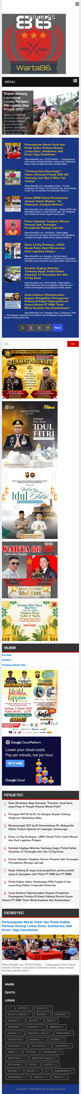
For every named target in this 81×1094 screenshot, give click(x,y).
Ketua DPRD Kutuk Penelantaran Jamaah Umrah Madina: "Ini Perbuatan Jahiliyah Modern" (46, 201)
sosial (38, 1077)
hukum (12, 1033)
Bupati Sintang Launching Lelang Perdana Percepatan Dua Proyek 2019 (16, 101)
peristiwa (14, 1058)
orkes (11, 1052)
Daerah (12, 1020)
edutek (33, 1020)
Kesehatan (14, 1039)
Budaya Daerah (17, 1014)
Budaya (41, 1008)
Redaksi (6, 660)
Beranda (7, 655)
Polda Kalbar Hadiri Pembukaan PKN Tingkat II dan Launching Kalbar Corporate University (39, 883)
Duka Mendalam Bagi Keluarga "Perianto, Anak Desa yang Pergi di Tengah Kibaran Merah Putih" (40, 805)
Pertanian (14, 1064)
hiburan (55, 1027)
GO (73, 344)
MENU (10, 82)
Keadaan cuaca (37, 1033)
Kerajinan (62, 1033)
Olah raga (37, 1045)
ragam (12, 1070)
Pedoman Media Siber (14, 665)
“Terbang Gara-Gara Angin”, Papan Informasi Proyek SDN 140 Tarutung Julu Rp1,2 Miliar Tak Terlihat (46, 176)
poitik (32, 1064)
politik (48, 1064)
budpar (40, 1014)
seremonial (15, 1077)
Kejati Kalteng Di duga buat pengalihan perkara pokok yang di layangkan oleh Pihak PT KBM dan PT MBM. (41, 872)
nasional (13, 1045)
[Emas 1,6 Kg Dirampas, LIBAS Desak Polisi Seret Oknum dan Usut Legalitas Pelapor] (12, 261)
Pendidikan (49, 1052)
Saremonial (62, 1070)
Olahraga (61, 1045)
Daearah (59, 1014)
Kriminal (35, 1039)
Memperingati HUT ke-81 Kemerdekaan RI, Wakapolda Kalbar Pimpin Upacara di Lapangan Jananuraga (41, 827)
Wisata (58, 1077)
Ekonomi (13, 1027)
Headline (32, 1027)
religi (30, 1070)
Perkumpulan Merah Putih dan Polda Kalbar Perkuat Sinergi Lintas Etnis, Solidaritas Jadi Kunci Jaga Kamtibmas (45, 149)
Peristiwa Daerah (42, 1058)
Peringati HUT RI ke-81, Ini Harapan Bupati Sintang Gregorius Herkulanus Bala (39, 816)
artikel (22, 1008)
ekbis (50, 1020)
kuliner (54, 1039)
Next (58, 327)
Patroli (30, 1052)
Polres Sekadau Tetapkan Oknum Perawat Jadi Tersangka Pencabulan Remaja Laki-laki (47, 225)
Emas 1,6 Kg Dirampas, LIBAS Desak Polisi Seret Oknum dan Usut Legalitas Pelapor (45, 248)
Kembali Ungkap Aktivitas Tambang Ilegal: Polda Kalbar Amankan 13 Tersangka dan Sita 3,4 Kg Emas (46, 273)
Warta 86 (40, 1089)
